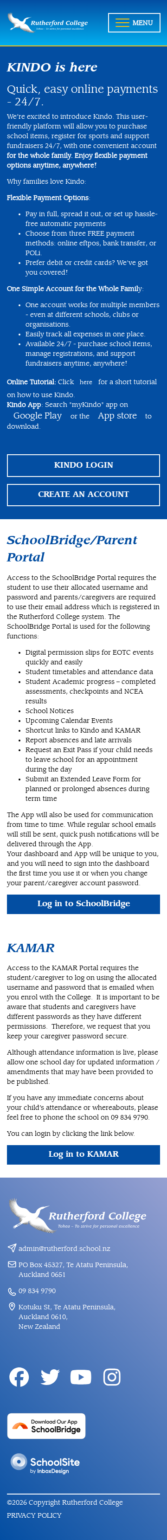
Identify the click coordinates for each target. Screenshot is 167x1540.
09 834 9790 (37, 1291)
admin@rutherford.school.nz (64, 1249)
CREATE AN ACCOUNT (83, 494)
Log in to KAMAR (83, 1154)
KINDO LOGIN (83, 465)
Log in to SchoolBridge (84, 904)
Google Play (38, 416)
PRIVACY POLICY (34, 1516)
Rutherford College (92, 1503)
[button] (134, 22)
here (87, 382)
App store (117, 416)
